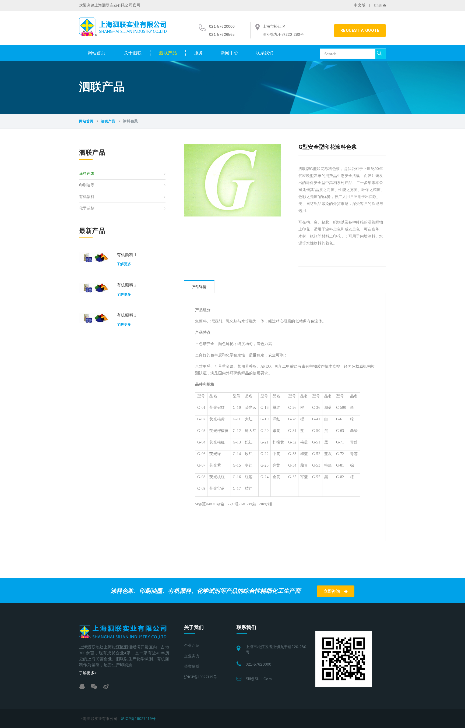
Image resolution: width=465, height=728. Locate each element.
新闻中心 (229, 53)
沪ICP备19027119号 (200, 677)
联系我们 (264, 53)
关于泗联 (133, 53)
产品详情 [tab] (199, 287)
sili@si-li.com (259, 679)
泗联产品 (168, 53)
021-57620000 (258, 664)
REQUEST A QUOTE (359, 30)
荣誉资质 (191, 667)
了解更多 (124, 264)
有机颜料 (86, 197)
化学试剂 (86, 208)
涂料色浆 (86, 174)
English (380, 5)
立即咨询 (332, 591)
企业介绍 (191, 646)
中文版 (359, 5)
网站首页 (96, 53)
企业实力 (191, 656)
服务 (198, 53)
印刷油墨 (86, 185)
